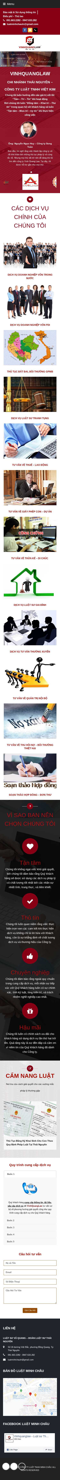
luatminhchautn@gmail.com (21, 1360)
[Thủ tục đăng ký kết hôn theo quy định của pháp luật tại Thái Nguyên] (30, 1118)
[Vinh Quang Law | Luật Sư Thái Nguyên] (30, 42)
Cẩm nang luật (30, 1076)
